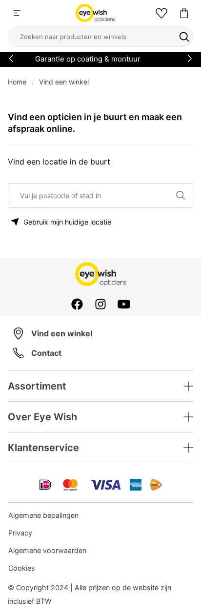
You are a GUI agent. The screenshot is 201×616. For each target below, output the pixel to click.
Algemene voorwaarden (47, 550)
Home (17, 82)
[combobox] (96, 195)
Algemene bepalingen (43, 515)
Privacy (20, 533)
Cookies (21, 568)
